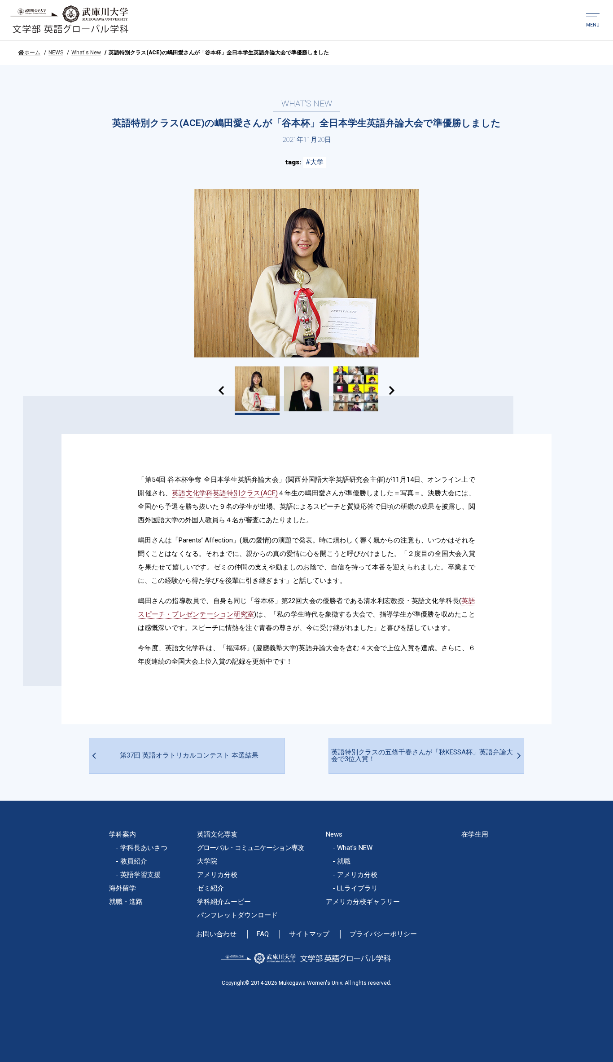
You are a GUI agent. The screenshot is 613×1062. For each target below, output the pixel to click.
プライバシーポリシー (383, 934)
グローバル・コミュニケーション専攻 (250, 848)
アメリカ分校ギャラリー (363, 902)
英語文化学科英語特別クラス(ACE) (224, 493)
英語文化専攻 (217, 834)
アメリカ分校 (217, 875)
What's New (86, 52)
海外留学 (122, 888)
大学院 (207, 861)
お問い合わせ (216, 934)
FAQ (263, 934)
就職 (343, 861)
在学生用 (474, 834)
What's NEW (354, 848)
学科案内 (122, 834)
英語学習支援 (140, 875)
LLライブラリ (357, 888)
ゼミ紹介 (210, 888)
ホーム (32, 52)
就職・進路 (126, 902)
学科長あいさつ (143, 848)
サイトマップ (309, 934)
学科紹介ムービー (224, 902)
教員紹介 (133, 861)
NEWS (55, 52)
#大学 (315, 162)
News (334, 834)
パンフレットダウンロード (237, 915)
